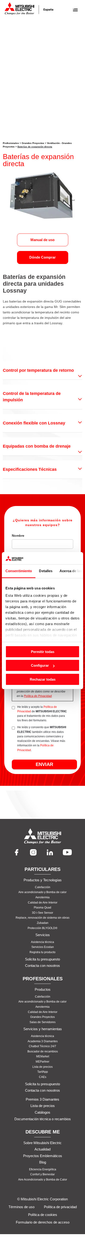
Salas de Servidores (42, 1022)
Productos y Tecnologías (43, 880)
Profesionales (11, 143)
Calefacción (42, 887)
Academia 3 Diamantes (43, 1041)
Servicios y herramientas (42, 1029)
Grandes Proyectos (33, 143)
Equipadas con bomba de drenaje (37, 446)
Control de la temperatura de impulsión (32, 396)
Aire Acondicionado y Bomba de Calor (42, 1179)
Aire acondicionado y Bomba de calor (42, 892)
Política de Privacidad (38, 696)
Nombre (18, 535)
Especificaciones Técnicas (30, 469)
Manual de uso (42, 240)
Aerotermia (42, 897)
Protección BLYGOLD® (42, 928)
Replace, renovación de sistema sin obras (42, 917)
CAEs (42, 1077)
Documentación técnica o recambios (42, 1119)
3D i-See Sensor (42, 912)
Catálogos (42, 1112)
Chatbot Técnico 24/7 (42, 1046)
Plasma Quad (42, 907)
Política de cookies (42, 1214)
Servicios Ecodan (42, 947)
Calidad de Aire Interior (42, 902)
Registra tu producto (42, 952)
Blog (42, 1162)
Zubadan (42, 923)
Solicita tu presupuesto (42, 959)
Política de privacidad (60, 1207)
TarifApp (42, 1071)
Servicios (42, 935)
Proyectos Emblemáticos (42, 1156)
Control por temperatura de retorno (38, 370)
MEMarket (42, 1056)
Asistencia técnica (42, 942)
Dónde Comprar (42, 257)
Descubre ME (43, 1131)
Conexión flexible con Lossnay (34, 423)
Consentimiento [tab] (18, 571)
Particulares (42, 869)
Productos (43, 989)
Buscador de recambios (42, 1051)
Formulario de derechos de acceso (42, 1222)
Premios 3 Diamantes (42, 1099)
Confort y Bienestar (42, 1174)
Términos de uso (21, 1207)
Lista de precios (42, 1066)
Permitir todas (42, 652)
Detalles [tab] (45, 571)
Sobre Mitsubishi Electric (42, 1143)
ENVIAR (44, 764)
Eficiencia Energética (42, 1169)
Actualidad (42, 1149)
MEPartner (42, 1061)
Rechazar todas (42, 679)
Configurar (40, 665)
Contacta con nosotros (42, 966)
